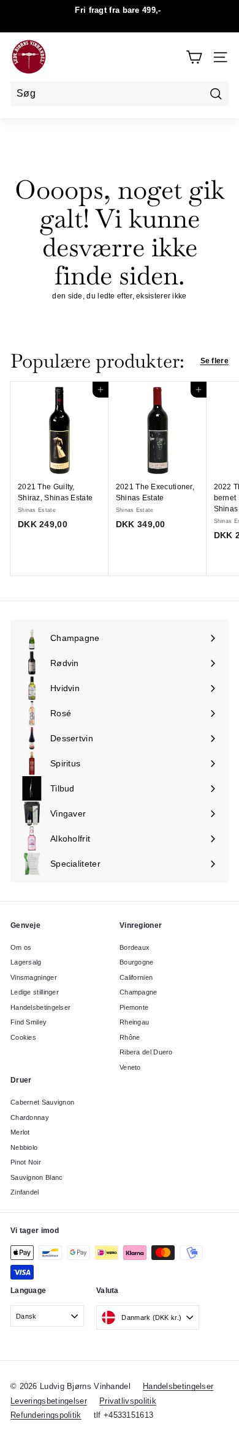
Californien (136, 977)
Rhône (130, 1037)
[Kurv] (194, 57)
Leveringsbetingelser (48, 1401)
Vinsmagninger (33, 977)
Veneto (130, 1067)
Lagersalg (26, 962)
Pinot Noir (25, 1162)
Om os (21, 947)
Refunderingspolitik (46, 1415)
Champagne (138, 992)
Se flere (214, 361)
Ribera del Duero (146, 1052)
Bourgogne (137, 962)
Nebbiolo (23, 1147)
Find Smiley (28, 1022)
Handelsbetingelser (40, 1007)
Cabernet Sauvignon (42, 1102)
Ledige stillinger (34, 992)
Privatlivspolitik (127, 1401)
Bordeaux (135, 947)
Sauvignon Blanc (36, 1177)
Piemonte (134, 1007)
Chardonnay (29, 1117)
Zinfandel (24, 1192)
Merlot (20, 1132)
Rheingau (134, 1022)
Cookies (23, 1037)
